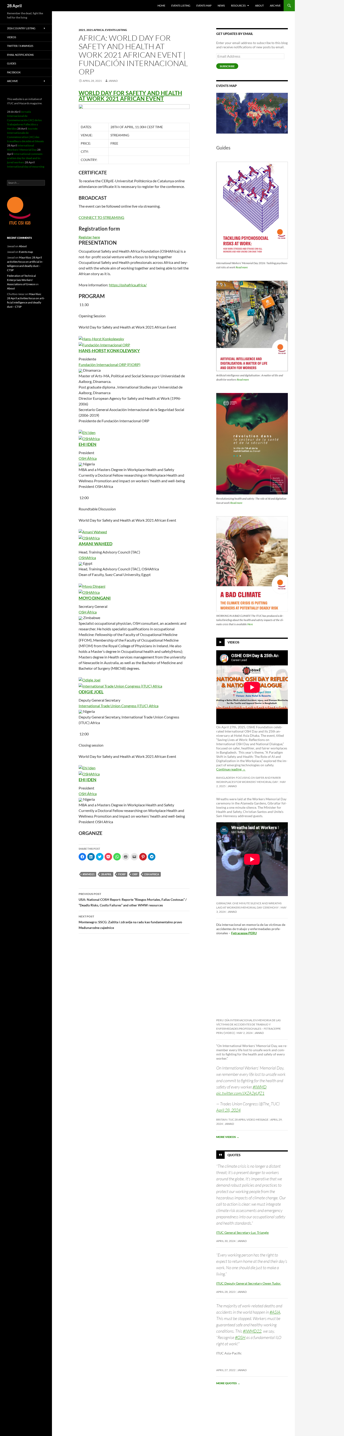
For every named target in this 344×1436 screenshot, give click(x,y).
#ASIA (275, 1312)
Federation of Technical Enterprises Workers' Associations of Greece (21, 280)
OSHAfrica (87, 557)
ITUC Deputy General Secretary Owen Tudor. (248, 1283)
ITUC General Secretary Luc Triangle (242, 1232)
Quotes (234, 1155)
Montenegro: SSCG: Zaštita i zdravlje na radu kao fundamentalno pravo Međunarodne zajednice (130, 922)
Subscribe (227, 66)
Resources (238, 5)
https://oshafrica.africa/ (128, 285)
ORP (135, 874)
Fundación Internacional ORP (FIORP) (109, 364)
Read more (242, 267)
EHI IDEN (87, 444)
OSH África (88, 458)
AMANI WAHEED (95, 543)
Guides (11, 63)
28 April (14, 5)
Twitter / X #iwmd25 (20, 45)
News (221, 5)
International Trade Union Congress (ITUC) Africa (118, 705)
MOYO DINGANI (95, 598)
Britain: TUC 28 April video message (242, 1119)
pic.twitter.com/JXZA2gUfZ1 (240, 1093)
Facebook (14, 72)
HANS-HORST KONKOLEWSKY (109, 350)
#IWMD (260, 1086)
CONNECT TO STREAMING (101, 217)
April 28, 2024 (228, 1110)
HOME (161, 5)
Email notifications (20, 54)
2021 (82, 30)
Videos (233, 642)
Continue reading (230, 769)
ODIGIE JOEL (91, 691)
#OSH (240, 1337)
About (259, 5)
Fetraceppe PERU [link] (244, 933)
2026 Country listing (21, 28)
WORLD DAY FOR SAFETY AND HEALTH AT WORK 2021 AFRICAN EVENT (130, 96)
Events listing (180, 5)
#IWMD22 (252, 1331)
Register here (89, 237)
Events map (204, 5)
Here (250, 624)
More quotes (228, 1383)
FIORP (122, 874)
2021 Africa (95, 30)
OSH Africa (151, 874)
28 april (106, 874)
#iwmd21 (89, 874)
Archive (275, 5)
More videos (227, 1137)
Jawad (113, 80)
